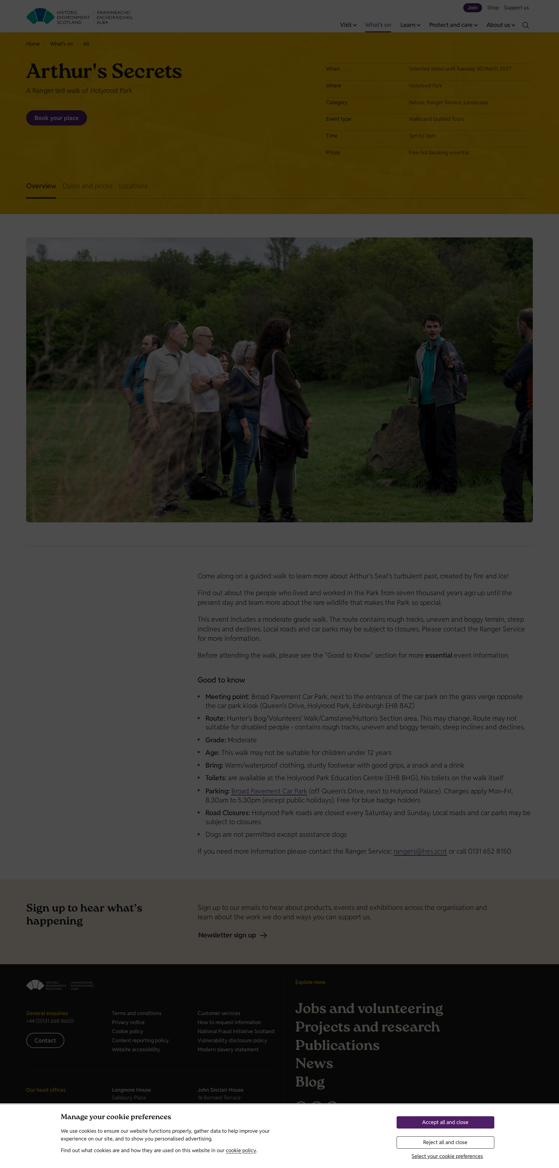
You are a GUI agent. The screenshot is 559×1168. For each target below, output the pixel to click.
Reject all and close (445, 1142)
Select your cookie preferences (447, 1156)
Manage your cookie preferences (116, 1117)
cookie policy (241, 1150)
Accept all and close (445, 1122)
